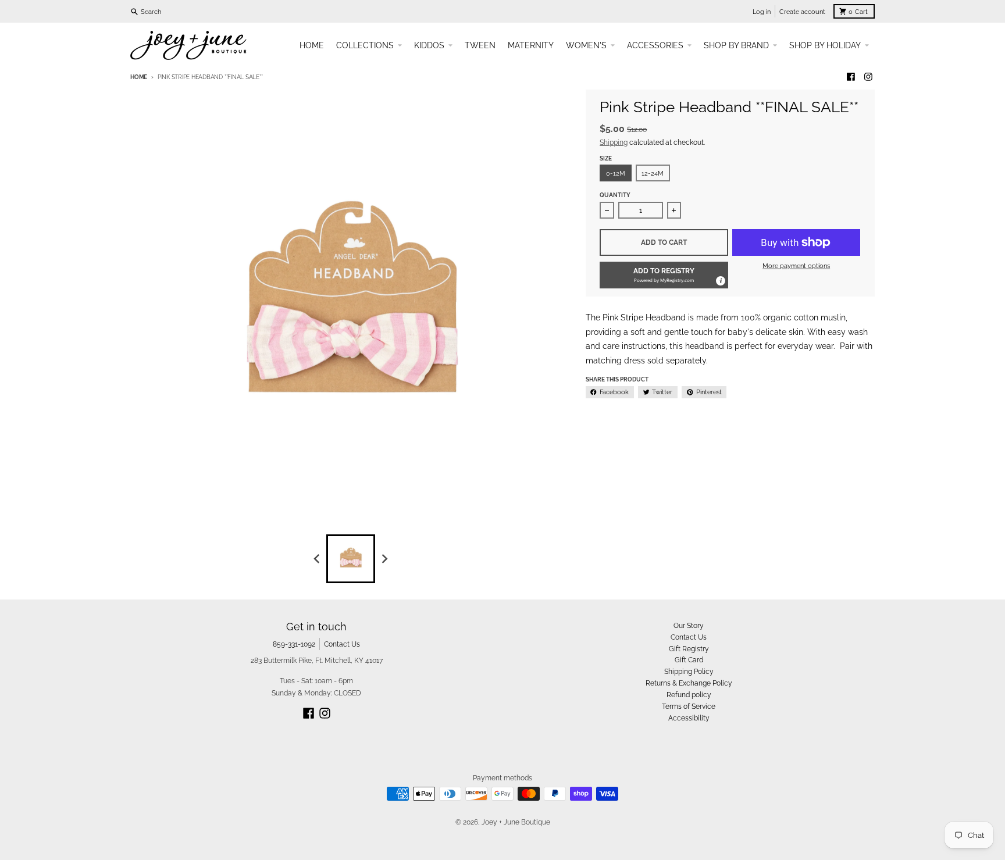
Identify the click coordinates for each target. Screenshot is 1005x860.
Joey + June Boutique (516, 822)
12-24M (653, 173)
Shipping (614, 142)
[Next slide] (384, 558)
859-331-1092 (294, 644)
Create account (802, 11)
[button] (664, 275)
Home (138, 77)
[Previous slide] (317, 558)
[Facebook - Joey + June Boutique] (851, 77)
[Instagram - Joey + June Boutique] (868, 77)
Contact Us (342, 644)
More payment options (796, 265)
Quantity (615, 195)
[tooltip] (720, 280)
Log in (762, 11)
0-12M (615, 173)
